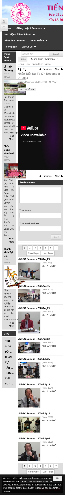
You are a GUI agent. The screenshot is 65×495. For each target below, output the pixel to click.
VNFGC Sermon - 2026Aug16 (34, 286)
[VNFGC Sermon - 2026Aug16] (29, 295)
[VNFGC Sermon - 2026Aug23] (29, 271)
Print (19, 176)
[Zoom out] (24, 69)
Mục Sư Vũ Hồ (27, 89)
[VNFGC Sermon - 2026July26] (29, 370)
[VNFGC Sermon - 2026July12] (29, 425)
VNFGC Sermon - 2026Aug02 (34, 339)
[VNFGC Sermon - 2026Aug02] (29, 347)
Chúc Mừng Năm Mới (9, 150)
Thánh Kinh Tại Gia (8, 252)
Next (57, 69)
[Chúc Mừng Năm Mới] (15, 170)
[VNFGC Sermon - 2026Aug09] (29, 322)
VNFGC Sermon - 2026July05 (34, 438)
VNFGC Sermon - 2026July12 (34, 413)
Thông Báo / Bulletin (7, 57)
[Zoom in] (19, 69)
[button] (31, 28)
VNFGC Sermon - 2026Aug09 (34, 308)
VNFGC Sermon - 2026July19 (34, 384)
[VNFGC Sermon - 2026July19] (29, 397)
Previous (47, 69)
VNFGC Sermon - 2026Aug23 (34, 259)
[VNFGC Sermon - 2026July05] (29, 451)
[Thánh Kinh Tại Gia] (15, 277)
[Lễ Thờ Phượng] (15, 87)
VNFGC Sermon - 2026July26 (34, 359)
